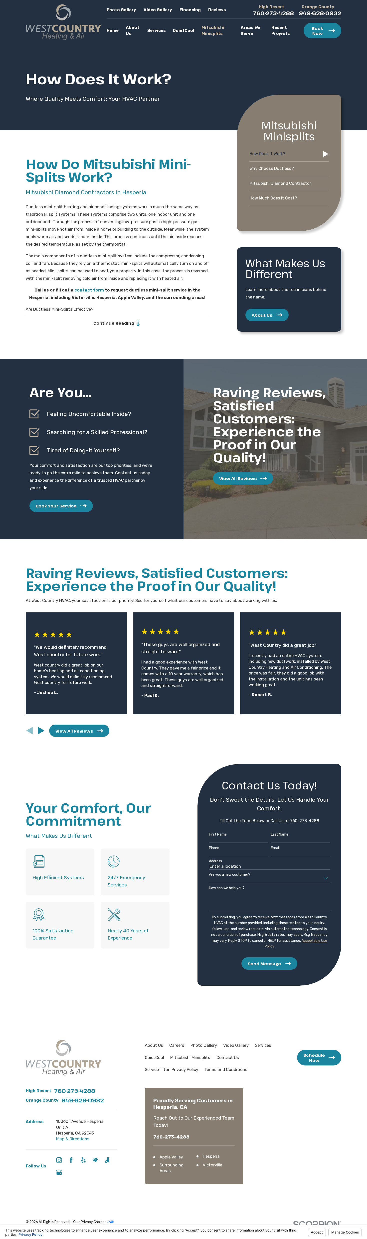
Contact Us (227, 1057)
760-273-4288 (273, 13)
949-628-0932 (320, 13)
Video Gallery (158, 9)
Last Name (279, 835)
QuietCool (154, 1057)
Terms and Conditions (225, 1069)
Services (263, 1045)
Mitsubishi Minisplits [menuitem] (212, 30)
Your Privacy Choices (90, 1222)
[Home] (63, 22)
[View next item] (41, 730)
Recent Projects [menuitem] (280, 30)
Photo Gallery (121, 9)
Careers (176, 1045)
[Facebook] (71, 1160)
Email (275, 848)
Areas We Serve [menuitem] (250, 30)
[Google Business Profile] (59, 1172)
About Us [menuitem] (132, 30)
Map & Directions (72, 1138)
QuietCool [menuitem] (183, 30)
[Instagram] (59, 1160)
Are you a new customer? (229, 875)
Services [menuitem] (156, 30)
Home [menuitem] (113, 30)
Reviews (217, 9)
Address (215, 861)
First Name (218, 835)
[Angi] (107, 1160)
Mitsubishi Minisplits (190, 1057)
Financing (190, 9)
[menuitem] (289, 154)
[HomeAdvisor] (95, 1160)
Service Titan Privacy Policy (171, 1069)
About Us (154, 1045)
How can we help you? (226, 888)
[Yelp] (83, 1160)
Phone (214, 848)
